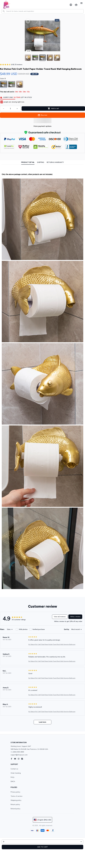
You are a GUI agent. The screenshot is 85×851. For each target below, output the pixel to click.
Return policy (15, 804)
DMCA (13, 781)
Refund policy (15, 809)
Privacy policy (15, 792)
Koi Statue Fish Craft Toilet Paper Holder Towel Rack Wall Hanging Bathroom (51, 644)
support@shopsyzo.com (19, 755)
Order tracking (16, 773)
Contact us (14, 769)
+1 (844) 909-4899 (17, 752)
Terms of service (16, 796)
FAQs (12, 777)
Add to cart (42, 847)
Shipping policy (16, 800)
